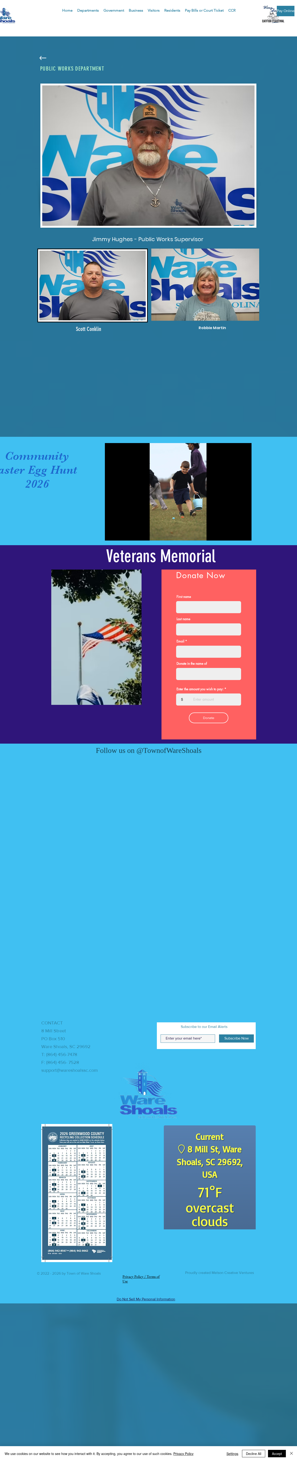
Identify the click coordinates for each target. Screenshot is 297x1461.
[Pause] (111, 534)
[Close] (291, 1453)
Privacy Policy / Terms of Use (141, 1440)
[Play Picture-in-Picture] (237, 534)
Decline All (253, 1453)
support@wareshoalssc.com (69, 1073)
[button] (88, 10)
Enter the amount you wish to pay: (200, 689)
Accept (277, 1453)
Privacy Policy (183, 1453)
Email (180, 641)
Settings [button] (232, 1453)
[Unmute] (119, 534)
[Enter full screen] (245, 534)
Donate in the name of (192, 663)
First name (184, 596)
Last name (183, 619)
